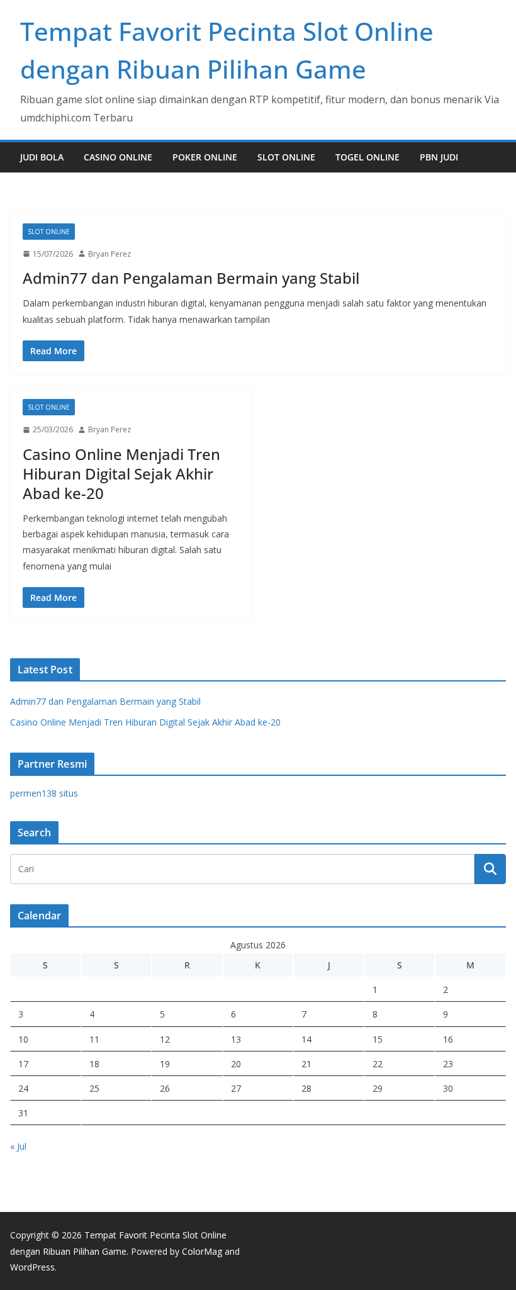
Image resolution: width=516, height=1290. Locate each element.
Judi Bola (42, 157)
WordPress (32, 1267)
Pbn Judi (439, 157)
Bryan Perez (109, 254)
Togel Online (367, 157)
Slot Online (286, 157)
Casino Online (118, 157)
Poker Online (204, 157)
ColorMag (202, 1251)
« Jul (18, 1146)
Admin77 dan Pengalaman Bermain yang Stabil (191, 277)
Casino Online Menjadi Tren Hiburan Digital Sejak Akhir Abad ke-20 (121, 473)
